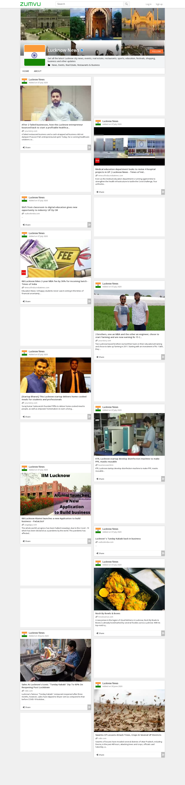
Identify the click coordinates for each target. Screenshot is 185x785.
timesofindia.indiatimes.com (110, 175)
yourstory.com (31, 131)
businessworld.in (105, 465)
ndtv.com (29, 690)
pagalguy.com (31, 524)
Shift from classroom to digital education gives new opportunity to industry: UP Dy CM (49, 208)
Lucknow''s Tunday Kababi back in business (118, 538)
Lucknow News (37, 79)
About (37, 71)
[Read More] (89, 147)
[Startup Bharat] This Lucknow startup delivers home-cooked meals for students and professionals (54, 398)
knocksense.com (105, 616)
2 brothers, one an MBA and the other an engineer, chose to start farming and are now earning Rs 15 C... (127, 336)
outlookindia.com (32, 213)
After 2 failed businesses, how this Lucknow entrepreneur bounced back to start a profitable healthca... (52, 126)
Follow (156, 51)
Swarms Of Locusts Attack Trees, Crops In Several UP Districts (128, 734)
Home (25, 71)
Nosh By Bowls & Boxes (107, 613)
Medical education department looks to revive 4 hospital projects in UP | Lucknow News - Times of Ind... (125, 170)
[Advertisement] (129, 96)
